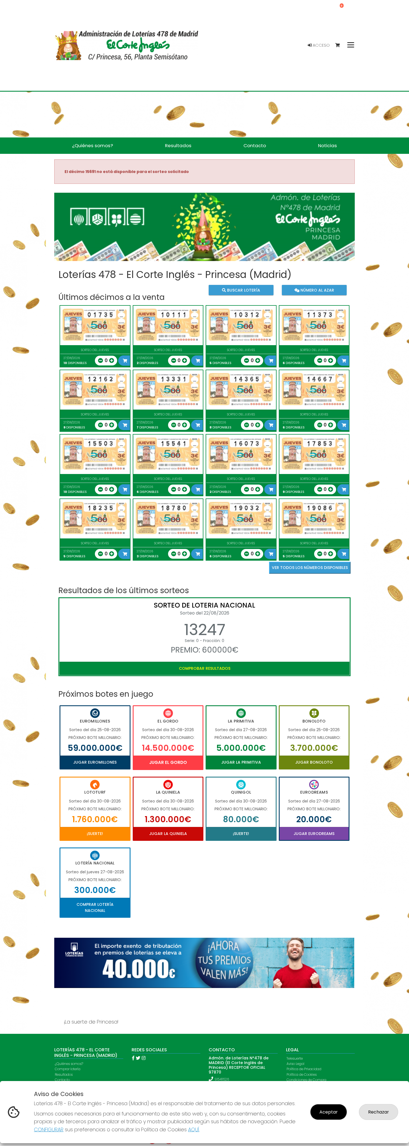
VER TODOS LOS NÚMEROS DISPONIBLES (310, 567)
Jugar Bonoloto (314, 762)
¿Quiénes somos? (69, 1063)
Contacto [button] (254, 145)
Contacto (62, 1079)
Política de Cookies (302, 1074)
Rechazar (378, 1112)
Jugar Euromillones (95, 762)
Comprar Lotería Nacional (95, 907)
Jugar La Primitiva (241, 762)
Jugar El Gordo (168, 762)
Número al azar (316, 290)
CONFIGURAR (48, 1129)
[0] (340, 45)
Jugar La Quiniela (168, 833)
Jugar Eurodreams (314, 833)
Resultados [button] (178, 145)
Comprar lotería (67, 1069)
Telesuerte (295, 1058)
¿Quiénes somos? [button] (92, 145)
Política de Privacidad (304, 1069)
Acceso (321, 45)
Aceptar (328, 1112)
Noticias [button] (327, 145)
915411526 (222, 1079)
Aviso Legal (295, 1063)
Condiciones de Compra (306, 1079)
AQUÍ (193, 1129)
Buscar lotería (243, 290)
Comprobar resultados (204, 668)
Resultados (64, 1074)
